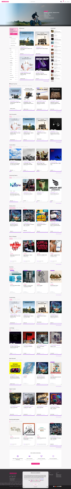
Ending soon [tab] (26, 146)
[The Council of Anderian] (29, 338)
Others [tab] (24, 207)
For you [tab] (10, 146)
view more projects (46, 81)
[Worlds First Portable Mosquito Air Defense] (42, 94)
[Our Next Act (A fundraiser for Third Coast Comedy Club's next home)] (15, 155)
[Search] (30, 1)
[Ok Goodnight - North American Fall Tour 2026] (29, 155)
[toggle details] (34, 54)
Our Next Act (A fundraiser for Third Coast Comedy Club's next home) (15, 164)
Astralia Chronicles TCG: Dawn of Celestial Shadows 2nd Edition (55, 225)
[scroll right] (48, 30)
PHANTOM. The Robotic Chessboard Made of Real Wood (55, 103)
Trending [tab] (10, 299)
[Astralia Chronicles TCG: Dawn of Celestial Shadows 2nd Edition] (56, 216)
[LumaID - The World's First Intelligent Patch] (56, 246)
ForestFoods (39, 193)
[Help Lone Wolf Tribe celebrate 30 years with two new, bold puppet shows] (42, 155)
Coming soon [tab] (11, 268)
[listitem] (13, 50)
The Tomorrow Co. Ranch (28, 193)
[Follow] (11, 252)
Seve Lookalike (39, 285)
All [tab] (9, 85)
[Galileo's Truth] (56, 338)
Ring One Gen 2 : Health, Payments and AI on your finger (54, 133)
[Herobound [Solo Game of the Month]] (42, 216)
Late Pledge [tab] (22, 146)
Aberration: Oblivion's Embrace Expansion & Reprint (14, 225)
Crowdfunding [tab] (18, 146)
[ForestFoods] (42, 185)
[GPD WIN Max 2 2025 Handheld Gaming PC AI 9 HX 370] (29, 94)
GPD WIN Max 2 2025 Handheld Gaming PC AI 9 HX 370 (29, 103)
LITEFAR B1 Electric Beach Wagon (42, 48)
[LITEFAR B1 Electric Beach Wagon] (42, 39)
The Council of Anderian (28, 346)
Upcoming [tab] (13, 146)
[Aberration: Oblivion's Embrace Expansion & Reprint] (15, 216)
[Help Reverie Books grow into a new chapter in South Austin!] (15, 185)
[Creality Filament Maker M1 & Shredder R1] (15, 94)
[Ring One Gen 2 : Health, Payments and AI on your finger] (56, 124)
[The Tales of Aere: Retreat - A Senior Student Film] (15, 338)
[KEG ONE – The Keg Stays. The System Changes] (29, 277)
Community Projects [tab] (24, 85)
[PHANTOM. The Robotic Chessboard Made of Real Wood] (56, 94)
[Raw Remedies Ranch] (56, 277)
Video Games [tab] (21, 207)
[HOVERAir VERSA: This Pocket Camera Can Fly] (27, 64)
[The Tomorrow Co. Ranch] (29, 185)
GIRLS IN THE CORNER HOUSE (42, 254)
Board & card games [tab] (12, 207)
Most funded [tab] (14, 299)
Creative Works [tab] (19, 85)
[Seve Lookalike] (42, 277)
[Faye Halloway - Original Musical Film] (29, 246)
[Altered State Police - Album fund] (56, 155)
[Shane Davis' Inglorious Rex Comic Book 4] (15, 246)
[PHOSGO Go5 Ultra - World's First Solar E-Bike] (27, 39)
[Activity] (63, 1)
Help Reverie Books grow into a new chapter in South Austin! (15, 194)
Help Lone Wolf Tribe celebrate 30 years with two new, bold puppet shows (42, 164)
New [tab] (14, 268)
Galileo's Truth (53, 346)
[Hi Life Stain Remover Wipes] (15, 277)
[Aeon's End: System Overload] (42, 338)
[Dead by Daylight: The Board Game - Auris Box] (29, 216)
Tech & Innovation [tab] (13, 85)
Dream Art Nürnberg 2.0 (54, 193)
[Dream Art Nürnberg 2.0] (56, 185)
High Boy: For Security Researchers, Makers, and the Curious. (41, 74)
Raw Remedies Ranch (54, 285)
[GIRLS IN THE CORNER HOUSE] (42, 246)
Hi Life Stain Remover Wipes (15, 285)
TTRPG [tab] (17, 207)
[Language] (61, 1)
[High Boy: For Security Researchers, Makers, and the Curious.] (42, 64)
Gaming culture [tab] (30, 85)
